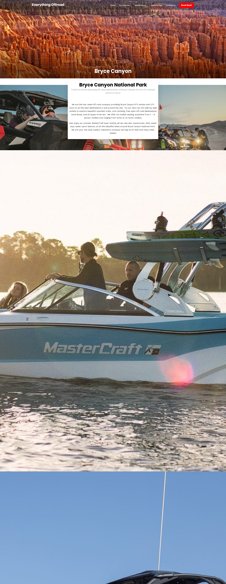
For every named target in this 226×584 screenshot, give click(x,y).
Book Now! (186, 5)
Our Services (124, 5)
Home (112, 5)
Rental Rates (156, 5)
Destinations (140, 5)
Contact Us (171, 5)
